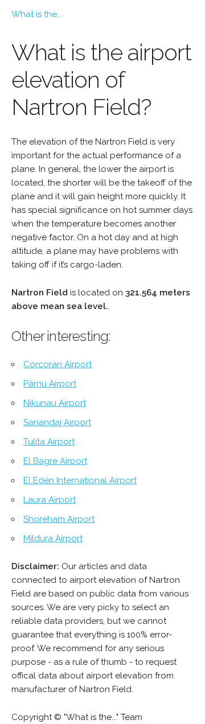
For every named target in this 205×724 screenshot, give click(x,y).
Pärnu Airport (49, 384)
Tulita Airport (49, 442)
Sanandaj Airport (57, 422)
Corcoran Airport (57, 364)
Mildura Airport (53, 538)
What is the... (36, 14)
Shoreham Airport (59, 519)
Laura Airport (49, 500)
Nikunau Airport (54, 403)
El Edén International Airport (80, 480)
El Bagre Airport (55, 461)
